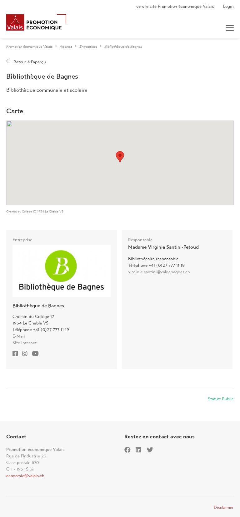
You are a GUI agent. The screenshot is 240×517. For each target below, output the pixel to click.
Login (228, 6)
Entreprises (88, 46)
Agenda (66, 46)
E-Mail (18, 336)
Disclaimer (224, 507)
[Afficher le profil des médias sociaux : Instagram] (26, 354)
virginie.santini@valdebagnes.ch (159, 272)
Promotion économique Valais (29, 46)
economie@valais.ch (25, 475)
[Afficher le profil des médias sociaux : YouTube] (37, 354)
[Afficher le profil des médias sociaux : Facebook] (16, 354)
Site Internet (24, 342)
